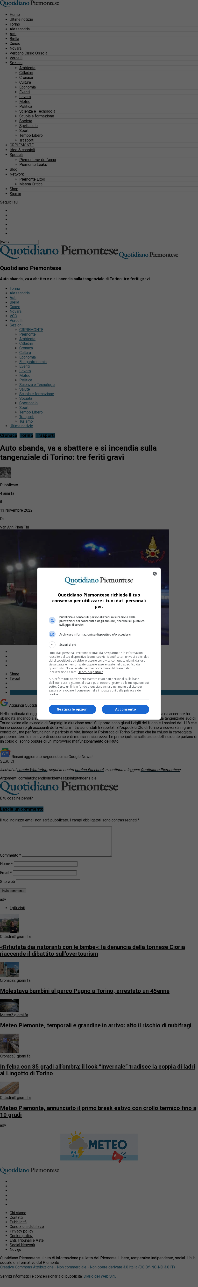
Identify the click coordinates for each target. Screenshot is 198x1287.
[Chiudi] (155, 573)
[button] (99, 644)
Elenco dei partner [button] (90, 672)
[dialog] (99, 644)
